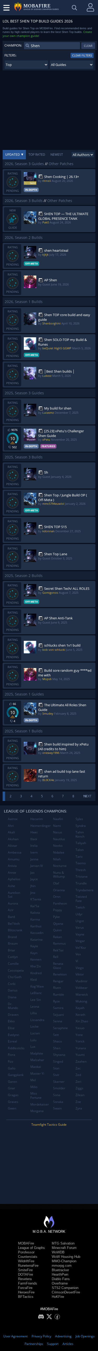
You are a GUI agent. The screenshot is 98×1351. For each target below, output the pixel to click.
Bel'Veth (14, 923)
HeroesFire (26, 1292)
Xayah (80, 1008)
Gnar (11, 1088)
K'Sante (35, 899)
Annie (12, 872)
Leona (34, 1006)
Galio (11, 1068)
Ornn (56, 896)
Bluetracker (60, 1270)
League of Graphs (31, 1248)
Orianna (59, 890)
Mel (33, 1080)
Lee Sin (35, 999)
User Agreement (15, 1336)
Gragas (13, 1095)
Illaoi (33, 839)
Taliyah (81, 843)
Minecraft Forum (64, 1248)
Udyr (79, 914)
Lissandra (37, 1020)
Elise (11, 1028)
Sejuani (58, 1014)
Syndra (81, 825)
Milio (33, 1087)
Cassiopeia (16, 970)
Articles (67, 1344)
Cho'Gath (14, 977)
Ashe (11, 886)
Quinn (57, 930)
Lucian (35, 1033)
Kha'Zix (35, 966)
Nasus (57, 832)
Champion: (13, 45)
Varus (80, 927)
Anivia (12, 866)
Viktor (80, 974)
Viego (80, 968)
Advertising (63, 1336)
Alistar (12, 845)
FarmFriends (27, 1283)
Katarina (36, 939)
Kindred (36, 973)
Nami (57, 825)
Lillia (33, 1013)
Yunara (81, 1048)
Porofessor (26, 1252)
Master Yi (37, 1073)
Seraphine (60, 1028)
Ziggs (79, 1088)
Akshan (13, 839)
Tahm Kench (80, 834)
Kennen (35, 959)
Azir (11, 910)
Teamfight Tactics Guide (49, 1124)
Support (53, 1344)
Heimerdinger (39, 825)
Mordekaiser (39, 1104)
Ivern (34, 852)
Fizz (10, 1061)
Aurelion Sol (14, 894)
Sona (56, 1095)
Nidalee (58, 852)
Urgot (80, 921)
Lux (32, 1046)
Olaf (56, 883)
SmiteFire (25, 1270)
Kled (33, 979)
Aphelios (14, 879)
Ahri (11, 825)
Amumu (13, 859)
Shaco (57, 1041)
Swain (57, 1108)
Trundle (81, 883)
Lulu (33, 1040)
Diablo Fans (61, 1279)
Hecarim (36, 819)
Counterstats (27, 1257)
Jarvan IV (36, 866)
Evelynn (13, 1035)
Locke (34, 1026)
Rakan (57, 937)
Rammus (59, 943)
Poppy (57, 910)
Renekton (60, 974)
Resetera (25, 1279)
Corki (11, 984)
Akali (11, 832)
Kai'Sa (34, 906)
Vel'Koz (81, 947)
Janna (34, 859)
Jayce (34, 879)
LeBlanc (36, 993)
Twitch (80, 907)
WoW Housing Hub (66, 1257)
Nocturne (60, 866)
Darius (13, 990)
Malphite (36, 1053)
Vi (77, 961)
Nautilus (59, 839)
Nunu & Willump (59, 874)
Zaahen (81, 1061)
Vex (78, 954)
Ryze (56, 1001)
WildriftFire (26, 1261)
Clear (88, 46)
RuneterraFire (28, 1266)
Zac (78, 1068)
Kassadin (36, 932)
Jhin (33, 886)
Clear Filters (82, 55)
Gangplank (16, 1075)
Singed (58, 1061)
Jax (32, 872)
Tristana (82, 876)
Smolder (59, 1088)
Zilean (80, 1095)
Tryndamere (85, 890)
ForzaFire (25, 1288)
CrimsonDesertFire (66, 1292)
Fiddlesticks (16, 1048)
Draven (13, 1014)
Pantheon (60, 903)
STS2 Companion (65, 1288)
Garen (12, 1081)
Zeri (78, 1081)
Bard (11, 917)
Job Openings (85, 1336)
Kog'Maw (37, 986)
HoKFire (58, 1297)
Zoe (78, 1102)
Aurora (13, 903)
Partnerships (34, 1344)
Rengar (58, 981)
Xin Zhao (82, 1021)
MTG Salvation (63, 1243)
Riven (57, 987)
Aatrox (13, 819)
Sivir (56, 1075)
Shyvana (59, 1054)
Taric (79, 856)
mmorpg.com (62, 1266)
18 (85, 796)
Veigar (80, 941)
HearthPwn (60, 1274)
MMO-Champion (64, 1261)
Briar (11, 950)
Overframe (60, 1283)
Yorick (80, 1041)
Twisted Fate (81, 898)
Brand (12, 937)
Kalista (35, 912)
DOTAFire (25, 1274)
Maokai (35, 1066)
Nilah (57, 859)
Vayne (80, 934)
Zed (78, 1075)
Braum (13, 943)
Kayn (33, 953)
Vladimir (82, 981)
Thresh (81, 870)
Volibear (82, 987)
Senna (57, 1021)
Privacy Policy (41, 1336)
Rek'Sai (58, 950)
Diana (12, 997)
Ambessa (14, 852)
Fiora (11, 1054)
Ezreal (12, 1041)
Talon (80, 850)
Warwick (82, 994)
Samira (58, 1008)
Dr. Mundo (13, 1006)
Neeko (57, 845)
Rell (55, 957)
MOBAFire (26, 1243)
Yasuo (80, 1028)
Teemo (81, 863)
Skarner (59, 1081)
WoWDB (58, 1252)
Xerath (80, 1014)
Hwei (34, 832)
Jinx (32, 892)
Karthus (36, 926)
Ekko (11, 1021)
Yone (79, 1035)
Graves (13, 1102)
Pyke (56, 917)
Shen (56, 1048)
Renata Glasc (58, 965)
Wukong (81, 1001)
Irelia (34, 845)
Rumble (58, 994)
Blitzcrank (15, 930)
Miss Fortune (36, 1095)
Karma (35, 919)
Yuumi (80, 1054)
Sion (56, 1068)
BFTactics (25, 1297)
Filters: (10, 55)
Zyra (79, 1108)
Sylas (79, 819)
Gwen (12, 1108)
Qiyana (58, 923)
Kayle (34, 946)
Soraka (58, 1102)
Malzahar (37, 1060)
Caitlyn (13, 957)
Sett (56, 1035)
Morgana (37, 1111)
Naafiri (58, 819)
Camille (13, 963)
